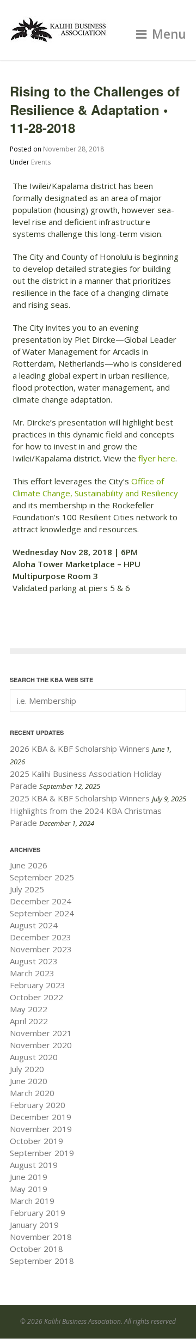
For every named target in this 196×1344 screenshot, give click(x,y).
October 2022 (36, 997)
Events (41, 162)
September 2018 (42, 1260)
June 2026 (28, 865)
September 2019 (42, 1152)
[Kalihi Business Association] (59, 37)
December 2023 (40, 937)
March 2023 (32, 973)
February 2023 (37, 985)
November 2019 (41, 1128)
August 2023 (34, 961)
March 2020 (32, 1092)
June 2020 (28, 1080)
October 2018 (36, 1248)
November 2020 (41, 1044)
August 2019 (34, 1164)
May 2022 (28, 1009)
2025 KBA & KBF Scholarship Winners (80, 798)
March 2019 (32, 1200)
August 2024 (34, 925)
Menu (169, 34)
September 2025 (42, 877)
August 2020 (34, 1056)
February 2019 (37, 1212)
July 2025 (27, 889)
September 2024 (42, 913)
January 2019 (34, 1224)
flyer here (156, 458)
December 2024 (40, 901)
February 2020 (37, 1104)
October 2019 (36, 1140)
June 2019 (28, 1176)
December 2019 (40, 1116)
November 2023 (41, 949)
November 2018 (41, 1236)
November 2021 (41, 1032)
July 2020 (27, 1068)
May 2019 (28, 1188)
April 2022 (29, 1020)
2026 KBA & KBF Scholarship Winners (80, 748)
